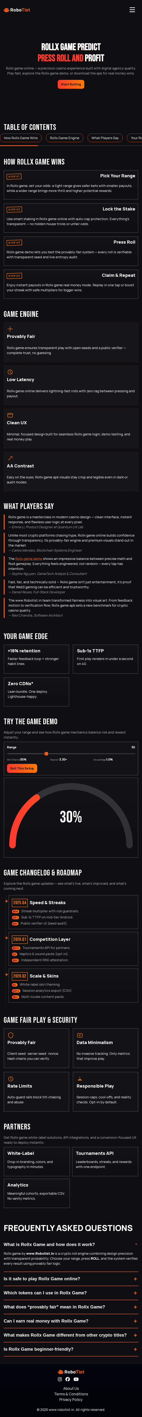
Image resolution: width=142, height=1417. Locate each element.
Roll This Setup (22, 768)
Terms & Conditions (71, 1393)
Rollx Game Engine (64, 138)
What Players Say (105, 138)
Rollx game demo (28, 558)
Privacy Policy (71, 1399)
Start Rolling (71, 84)
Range (11, 747)
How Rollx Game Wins (21, 138)
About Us (71, 1388)
